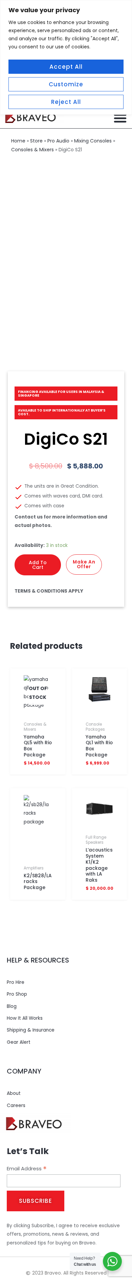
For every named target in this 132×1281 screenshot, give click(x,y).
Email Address (27, 1168)
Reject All (66, 102)
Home (18, 140)
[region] (66, 57)
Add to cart (38, 565)
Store (36, 140)
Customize (66, 84)
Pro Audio (58, 140)
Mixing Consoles (93, 140)
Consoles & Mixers (32, 149)
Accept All (66, 67)
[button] (120, 118)
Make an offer (84, 564)
